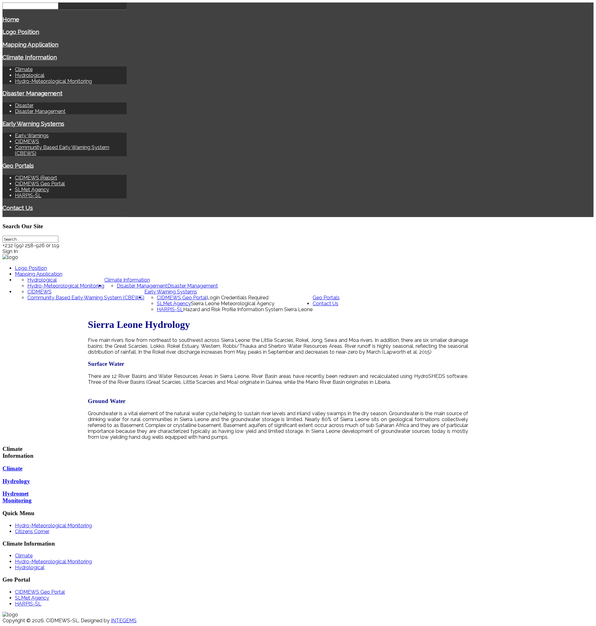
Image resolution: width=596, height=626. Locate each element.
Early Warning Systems (33, 123)
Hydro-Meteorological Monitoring (53, 81)
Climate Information (29, 57)
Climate (24, 69)
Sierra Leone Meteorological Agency (232, 303)
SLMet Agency (32, 190)
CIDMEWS (27, 141)
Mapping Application (30, 44)
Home (10, 19)
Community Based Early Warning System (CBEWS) (85, 298)
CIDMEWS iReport (36, 178)
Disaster (24, 105)
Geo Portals (18, 165)
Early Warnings (32, 135)
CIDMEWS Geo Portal (40, 184)
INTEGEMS (124, 621)
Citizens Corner (32, 531)
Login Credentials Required (238, 298)
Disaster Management (32, 93)
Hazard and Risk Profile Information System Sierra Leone (248, 309)
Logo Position (20, 31)
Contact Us (17, 207)
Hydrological (29, 75)
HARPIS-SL (28, 195)
